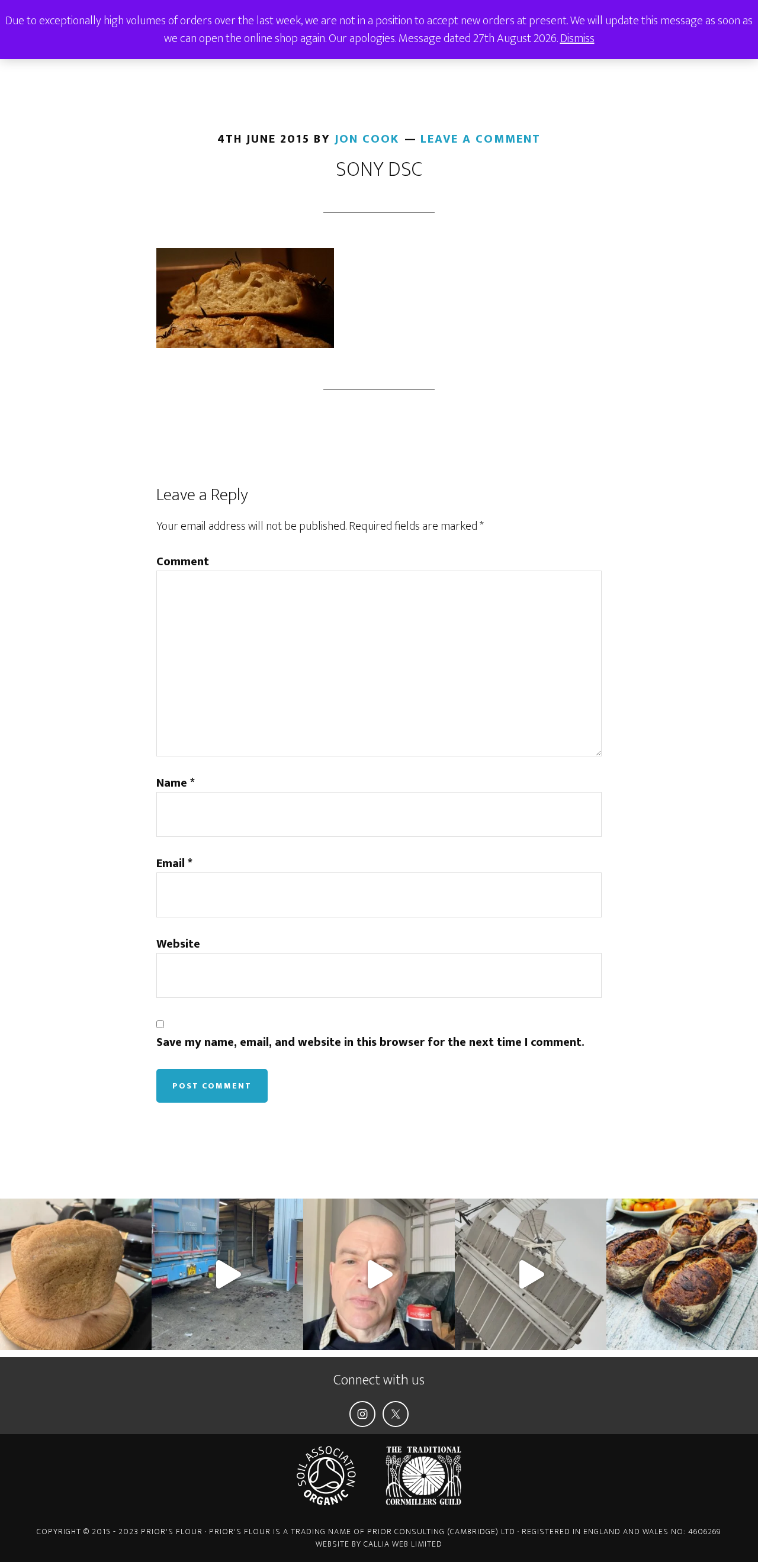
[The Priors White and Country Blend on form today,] (682, 1274)
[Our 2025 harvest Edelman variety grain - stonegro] (76, 1274)
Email (174, 863)
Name (175, 783)
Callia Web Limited (403, 1544)
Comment (182, 562)
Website (178, 944)
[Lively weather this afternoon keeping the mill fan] (530, 1274)
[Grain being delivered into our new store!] (227, 1274)
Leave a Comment (480, 139)
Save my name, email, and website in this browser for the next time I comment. (370, 1042)
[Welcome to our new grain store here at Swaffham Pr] (379, 1274)
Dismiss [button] (577, 38)
